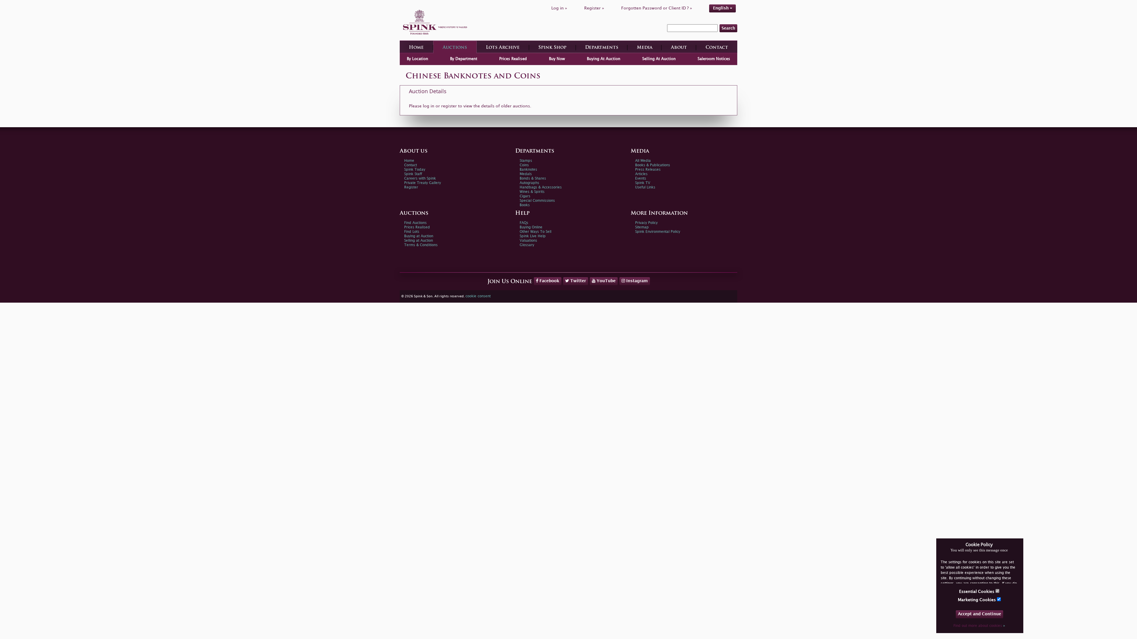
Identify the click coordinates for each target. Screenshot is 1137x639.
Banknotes (528, 169)
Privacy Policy (646, 223)
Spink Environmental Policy (657, 231)
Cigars (525, 196)
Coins (524, 165)
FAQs (524, 223)
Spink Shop (552, 48)
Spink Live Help (533, 236)
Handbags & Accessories (541, 187)
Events (640, 178)
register (449, 106)
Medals (526, 174)
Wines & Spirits (532, 191)
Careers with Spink (420, 178)
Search (728, 28)
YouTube (605, 281)
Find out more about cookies (979, 625)
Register (411, 187)
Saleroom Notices (714, 59)
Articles (641, 174)
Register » (594, 8)
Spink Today (414, 169)
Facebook (548, 281)
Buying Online (531, 227)
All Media (643, 160)
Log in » (559, 8)
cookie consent (478, 296)
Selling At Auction (659, 59)
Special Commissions (537, 200)
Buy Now (557, 59)
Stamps (526, 160)
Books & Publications (652, 165)
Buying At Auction (603, 59)
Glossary (527, 245)
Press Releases (648, 169)
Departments (601, 48)
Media (644, 48)
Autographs (529, 183)
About (679, 48)
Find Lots (411, 231)
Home (416, 48)
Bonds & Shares (533, 178)
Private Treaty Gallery (422, 183)
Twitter (577, 281)
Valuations (528, 240)
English (721, 8)
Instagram (636, 281)
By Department (463, 59)
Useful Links (645, 187)
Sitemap (642, 227)
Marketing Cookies (977, 600)
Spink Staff (413, 174)
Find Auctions (415, 223)
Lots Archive (503, 48)
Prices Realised (513, 59)
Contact (717, 48)
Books (525, 205)
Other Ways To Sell (535, 231)
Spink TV (642, 183)
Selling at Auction (418, 240)
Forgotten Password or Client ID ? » (656, 8)
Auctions (455, 48)
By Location (417, 59)
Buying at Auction (418, 236)
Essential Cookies (977, 591)
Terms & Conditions (421, 245)
